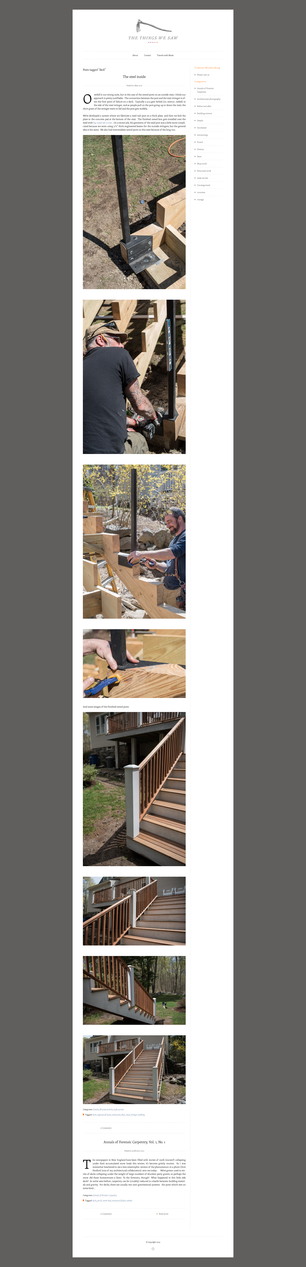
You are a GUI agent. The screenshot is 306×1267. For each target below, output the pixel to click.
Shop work (202, 163)
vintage (200, 199)
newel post (116, 1114)
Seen (199, 156)
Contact (147, 55)
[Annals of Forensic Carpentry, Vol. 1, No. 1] (134, 1145)
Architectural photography (209, 98)
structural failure (119, 1200)
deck (94, 1114)
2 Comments (105, 1127)
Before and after (204, 106)
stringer (134, 1114)
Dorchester (202, 127)
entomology (202, 134)
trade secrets (118, 1109)
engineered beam (104, 1114)
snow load (107, 1200)
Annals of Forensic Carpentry (105, 1195)
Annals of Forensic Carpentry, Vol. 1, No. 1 (134, 1142)
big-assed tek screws (102, 122)
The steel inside (134, 76)
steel (128, 1114)
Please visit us (203, 74)
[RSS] (153, 1248)
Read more (163, 1213)
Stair (123, 1114)
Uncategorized (203, 185)
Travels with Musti (165, 55)
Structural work (106, 1109)
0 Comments (106, 1213)
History (200, 149)
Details (96, 1109)
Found (200, 142)
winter (129, 1200)
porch (99, 1200)
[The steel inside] (134, 80)
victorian (201, 192)
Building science (204, 113)
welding (141, 1114)
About (135, 55)
